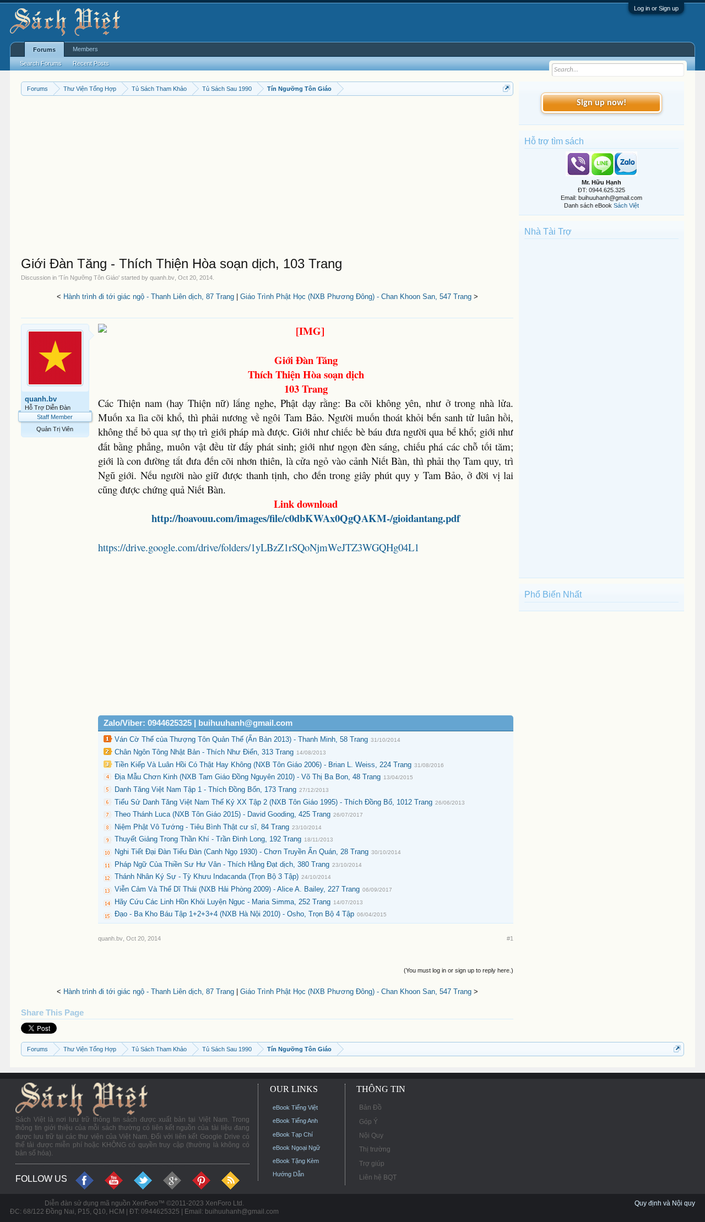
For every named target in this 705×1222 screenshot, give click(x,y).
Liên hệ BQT (378, 1177)
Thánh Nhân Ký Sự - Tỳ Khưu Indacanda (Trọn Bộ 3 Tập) (207, 876)
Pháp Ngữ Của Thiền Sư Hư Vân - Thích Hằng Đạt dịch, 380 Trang (222, 864)
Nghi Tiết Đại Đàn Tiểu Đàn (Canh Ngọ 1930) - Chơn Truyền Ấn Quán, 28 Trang (241, 852)
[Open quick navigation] (506, 88)
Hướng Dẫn (288, 1174)
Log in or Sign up (656, 8)
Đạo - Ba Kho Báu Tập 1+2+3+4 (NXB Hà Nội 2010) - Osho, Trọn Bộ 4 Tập (234, 914)
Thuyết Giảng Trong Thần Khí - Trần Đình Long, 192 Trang (208, 839)
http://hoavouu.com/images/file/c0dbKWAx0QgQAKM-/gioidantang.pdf (305, 517)
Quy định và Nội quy (664, 1203)
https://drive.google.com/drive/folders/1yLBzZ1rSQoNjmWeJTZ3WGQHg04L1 (258, 547)
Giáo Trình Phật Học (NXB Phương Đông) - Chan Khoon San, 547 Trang (355, 296)
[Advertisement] (267, 178)
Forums (44, 49)
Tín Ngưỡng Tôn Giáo (88, 277)
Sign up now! (601, 103)
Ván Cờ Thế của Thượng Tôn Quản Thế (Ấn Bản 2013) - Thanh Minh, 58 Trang (241, 739)
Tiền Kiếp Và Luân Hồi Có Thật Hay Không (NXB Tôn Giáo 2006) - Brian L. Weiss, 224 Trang (263, 765)
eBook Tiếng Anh (295, 1120)
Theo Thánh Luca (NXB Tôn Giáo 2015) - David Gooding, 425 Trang (222, 814)
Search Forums (41, 63)
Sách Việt (626, 205)
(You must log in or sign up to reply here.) (458, 970)
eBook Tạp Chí (293, 1134)
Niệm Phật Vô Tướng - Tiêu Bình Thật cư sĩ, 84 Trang (202, 827)
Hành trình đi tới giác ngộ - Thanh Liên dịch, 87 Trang (148, 296)
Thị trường (375, 1149)
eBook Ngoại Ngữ (296, 1147)
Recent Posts (91, 63)
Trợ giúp (371, 1163)
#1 (510, 938)
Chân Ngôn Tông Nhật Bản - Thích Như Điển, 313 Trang (204, 752)
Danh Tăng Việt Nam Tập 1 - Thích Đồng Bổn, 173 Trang (205, 789)
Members (85, 49)
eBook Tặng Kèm (296, 1161)
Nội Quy (371, 1135)
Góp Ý (368, 1122)
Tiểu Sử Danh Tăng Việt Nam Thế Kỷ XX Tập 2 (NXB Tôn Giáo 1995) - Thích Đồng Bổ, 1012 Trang (273, 802)
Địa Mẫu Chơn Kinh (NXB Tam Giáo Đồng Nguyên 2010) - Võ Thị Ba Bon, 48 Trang (248, 777)
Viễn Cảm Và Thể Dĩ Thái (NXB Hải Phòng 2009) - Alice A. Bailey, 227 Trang (237, 889)
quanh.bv (162, 277)
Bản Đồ (370, 1107)
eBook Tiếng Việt (295, 1107)
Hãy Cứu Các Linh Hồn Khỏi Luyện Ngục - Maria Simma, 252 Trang (222, 902)
